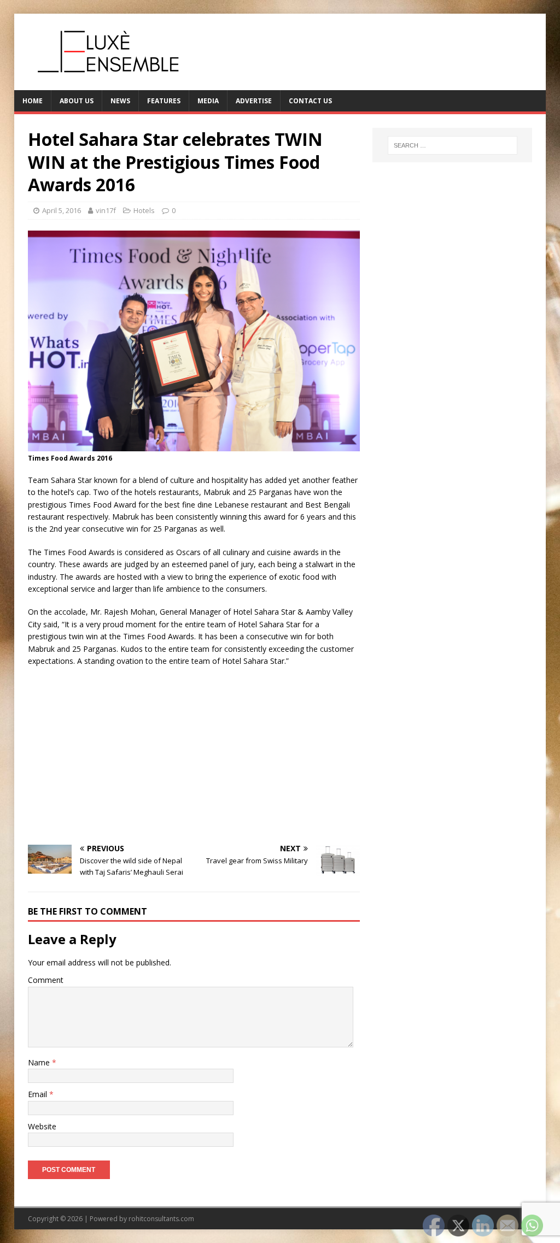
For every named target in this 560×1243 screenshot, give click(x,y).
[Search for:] (452, 145)
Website (42, 1126)
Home (32, 100)
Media (208, 100)
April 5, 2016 (61, 210)
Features (163, 100)
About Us (77, 100)
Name (40, 1062)
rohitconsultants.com (161, 1218)
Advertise (254, 100)
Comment (45, 980)
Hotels (144, 210)
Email (38, 1094)
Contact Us (310, 100)
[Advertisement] (194, 754)
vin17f (106, 210)
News (120, 100)
